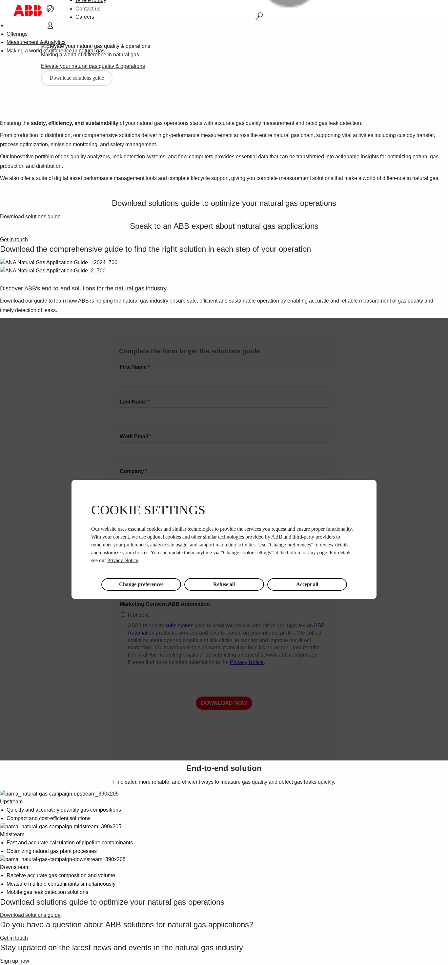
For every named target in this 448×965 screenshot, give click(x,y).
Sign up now (14, 961)
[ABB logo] (27, 10)
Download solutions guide (77, 78)
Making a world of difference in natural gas (56, 50)
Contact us (87, 8)
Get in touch (14, 239)
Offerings (17, 34)
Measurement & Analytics (36, 42)
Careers (84, 17)
